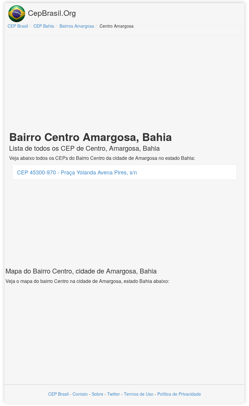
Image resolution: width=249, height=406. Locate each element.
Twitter (113, 394)
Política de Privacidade (179, 394)
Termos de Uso (138, 394)
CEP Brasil (58, 394)
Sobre (97, 394)
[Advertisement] (124, 83)
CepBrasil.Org (51, 12)
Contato (80, 394)
